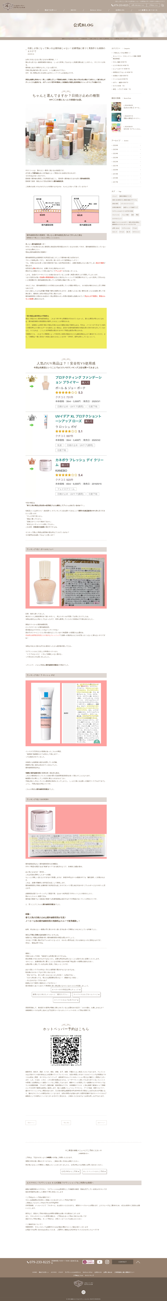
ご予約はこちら (153, 5)
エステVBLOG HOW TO (121, 65)
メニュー (114, 196)
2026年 (115, 145)
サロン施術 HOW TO (120, 62)
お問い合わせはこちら (138, 5)
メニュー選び (125, 215)
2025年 (115, 149)
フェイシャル (115, 215)
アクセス (134, 228)
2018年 (115, 178)
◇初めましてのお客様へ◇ (122, 53)
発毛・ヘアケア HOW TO (122, 89)
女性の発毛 (115, 203)
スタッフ (114, 232)
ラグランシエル (126, 228)
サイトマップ (89, 1275)
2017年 (115, 182)
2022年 (115, 162)
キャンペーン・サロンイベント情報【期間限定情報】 (127, 57)
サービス (121, 232)
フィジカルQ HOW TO (120, 79)
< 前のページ (30, 1122)
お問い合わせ (115, 228)
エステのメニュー (117, 218)
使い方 (128, 232)
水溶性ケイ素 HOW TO (120, 76)
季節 (137, 215)
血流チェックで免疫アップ (131, 207)
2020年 (115, 170)
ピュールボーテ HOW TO (121, 69)
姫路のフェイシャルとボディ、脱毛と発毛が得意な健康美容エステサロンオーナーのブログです (125, 223)
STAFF (61, 1272)
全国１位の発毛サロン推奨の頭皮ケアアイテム (124, 200)
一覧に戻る (66, 1122)
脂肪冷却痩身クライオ (125, 196)
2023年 (115, 157)
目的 (132, 215)
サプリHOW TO (118, 86)
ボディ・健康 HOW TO (120, 82)
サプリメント (136, 232)
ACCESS (54, 1272)
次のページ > (101, 1122)
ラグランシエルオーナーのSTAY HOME (122, 211)
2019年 (115, 174)
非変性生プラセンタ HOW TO (123, 72)
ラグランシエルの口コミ (73, 1272)
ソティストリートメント (127, 203)
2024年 (115, 153)
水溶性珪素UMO (116, 207)
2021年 (115, 166)
